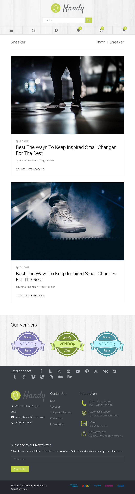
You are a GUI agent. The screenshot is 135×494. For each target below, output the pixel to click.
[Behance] (69, 377)
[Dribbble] (24, 377)
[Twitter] (50, 371)
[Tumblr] (14, 377)
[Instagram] (59, 371)
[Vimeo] (33, 377)
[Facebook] (41, 371)
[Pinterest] (68, 371)
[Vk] (105, 371)
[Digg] (60, 377)
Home (101, 42)
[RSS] (96, 371)
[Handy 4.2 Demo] (67, 8)
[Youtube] (77, 371)
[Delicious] (42, 377)
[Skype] (51, 377)
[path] (87, 371)
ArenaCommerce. (20, 489)
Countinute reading (30, 169)
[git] (114, 371)
